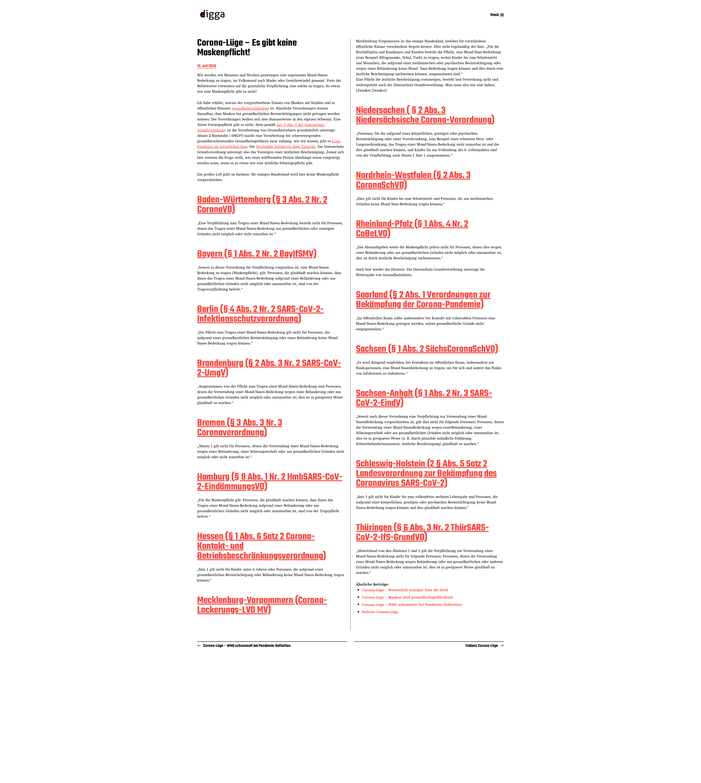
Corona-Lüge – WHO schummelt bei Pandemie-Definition (412, 604)
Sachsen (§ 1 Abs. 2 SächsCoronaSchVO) (427, 349)
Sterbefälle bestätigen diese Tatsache (285, 146)
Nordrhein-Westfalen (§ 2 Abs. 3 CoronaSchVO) (413, 180)
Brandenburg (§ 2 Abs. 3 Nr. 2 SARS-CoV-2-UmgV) (269, 368)
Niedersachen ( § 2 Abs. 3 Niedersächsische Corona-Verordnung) (425, 115)
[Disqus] (350, 704)
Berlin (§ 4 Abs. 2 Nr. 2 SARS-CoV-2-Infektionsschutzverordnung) (260, 314)
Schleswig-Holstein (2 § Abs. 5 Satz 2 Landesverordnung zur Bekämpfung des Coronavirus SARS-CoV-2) (426, 474)
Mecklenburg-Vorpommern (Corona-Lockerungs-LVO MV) (262, 605)
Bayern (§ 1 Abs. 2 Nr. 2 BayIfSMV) (256, 254)
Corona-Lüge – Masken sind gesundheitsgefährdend (407, 597)
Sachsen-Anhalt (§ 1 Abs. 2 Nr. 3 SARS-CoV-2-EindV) (424, 398)
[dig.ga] (212, 15)
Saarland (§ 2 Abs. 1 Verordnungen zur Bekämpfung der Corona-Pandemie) (423, 300)
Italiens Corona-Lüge (380, 612)
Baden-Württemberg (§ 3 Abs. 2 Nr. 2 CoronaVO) (262, 205)
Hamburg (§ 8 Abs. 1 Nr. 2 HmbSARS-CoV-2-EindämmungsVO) (269, 482)
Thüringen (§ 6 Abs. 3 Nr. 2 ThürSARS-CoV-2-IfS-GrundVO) (422, 533)
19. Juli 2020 (206, 66)
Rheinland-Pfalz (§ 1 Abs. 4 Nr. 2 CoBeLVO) (412, 229)
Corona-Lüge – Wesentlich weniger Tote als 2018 (405, 590)
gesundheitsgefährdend (250, 108)
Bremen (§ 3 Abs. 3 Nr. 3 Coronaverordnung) (239, 428)
